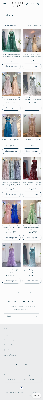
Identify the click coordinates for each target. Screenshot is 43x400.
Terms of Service (10, 355)
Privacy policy (9, 340)
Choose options (11, 66)
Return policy (9, 345)
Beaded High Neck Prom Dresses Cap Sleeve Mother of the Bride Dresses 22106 (11, 141)
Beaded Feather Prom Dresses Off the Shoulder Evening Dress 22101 (11, 98)
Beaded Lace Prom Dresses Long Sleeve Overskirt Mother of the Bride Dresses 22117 (11, 227)
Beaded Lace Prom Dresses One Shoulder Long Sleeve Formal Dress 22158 (31, 227)
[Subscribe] (36, 316)
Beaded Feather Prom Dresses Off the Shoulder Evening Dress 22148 (32, 98)
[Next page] (36, 291)
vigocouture (13, 392)
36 (31, 292)
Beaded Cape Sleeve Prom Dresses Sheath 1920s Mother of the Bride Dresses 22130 (11, 56)
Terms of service (22, 395)
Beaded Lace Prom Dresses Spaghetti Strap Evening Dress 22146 (11, 270)
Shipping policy (9, 350)
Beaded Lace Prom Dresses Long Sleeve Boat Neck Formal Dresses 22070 (32, 141)
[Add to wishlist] (4, 31)
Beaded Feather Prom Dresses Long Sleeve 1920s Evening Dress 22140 (32, 56)
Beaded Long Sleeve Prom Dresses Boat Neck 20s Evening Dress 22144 (32, 270)
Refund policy (34, 392)
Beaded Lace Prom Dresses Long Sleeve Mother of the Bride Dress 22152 (32, 184)
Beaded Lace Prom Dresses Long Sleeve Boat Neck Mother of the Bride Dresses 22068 (11, 184)
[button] (4, 4)
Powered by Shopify (22, 392)
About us (7, 335)
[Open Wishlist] (32, 4)
